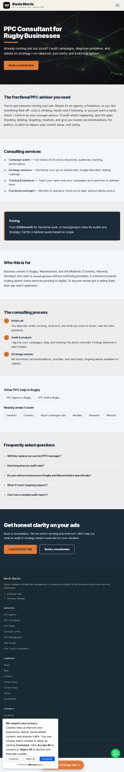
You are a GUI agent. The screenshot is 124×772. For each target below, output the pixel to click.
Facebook (9, 715)
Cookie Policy (11, 687)
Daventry (11, 415)
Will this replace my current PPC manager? (34, 456)
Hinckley (77, 415)
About (7, 665)
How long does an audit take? (25, 465)
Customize (14, 759)
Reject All (30, 759)
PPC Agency (10, 614)
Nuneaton (94, 415)
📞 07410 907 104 (12, 594)
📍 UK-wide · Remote (14, 598)
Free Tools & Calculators (16, 648)
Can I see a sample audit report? (27, 494)
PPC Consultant (12, 620)
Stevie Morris (12, 578)
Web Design (10, 643)
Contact (8, 676)
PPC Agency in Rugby (18, 397)
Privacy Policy (11, 682)
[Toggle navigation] (117, 5)
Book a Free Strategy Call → (62, 765)
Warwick (111, 415)
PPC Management (13, 637)
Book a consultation (21, 65)
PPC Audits (9, 626)
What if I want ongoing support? (27, 485)
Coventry (29, 415)
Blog (6, 670)
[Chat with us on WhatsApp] (115, 753)
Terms (7, 693)
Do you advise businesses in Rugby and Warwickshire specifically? (49, 475)
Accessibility (10, 699)
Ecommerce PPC (12, 631)
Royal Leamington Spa (53, 415)
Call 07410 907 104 (20, 549)
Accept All (47, 759)
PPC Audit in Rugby (49, 397)
